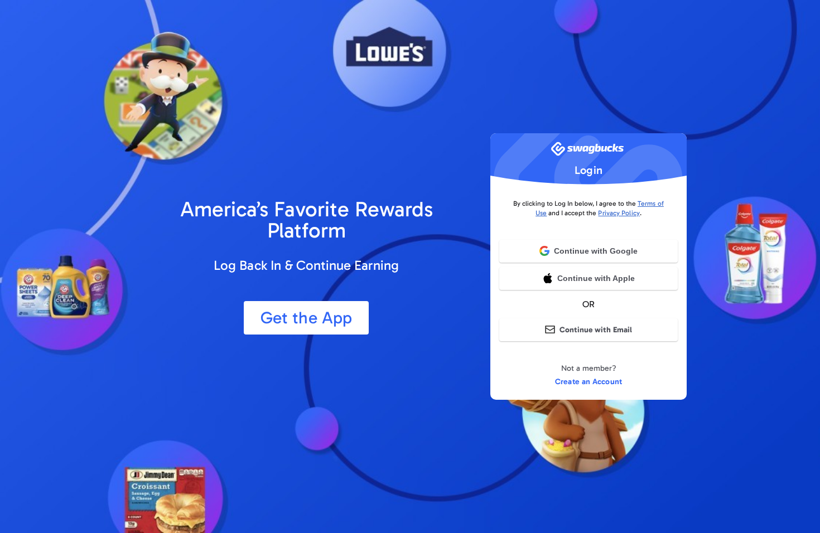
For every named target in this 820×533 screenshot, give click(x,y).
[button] (588, 278)
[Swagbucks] (588, 152)
